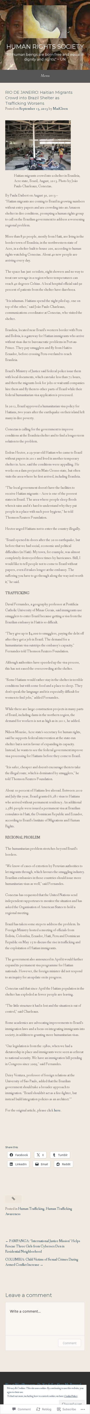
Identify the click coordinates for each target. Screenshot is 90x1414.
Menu (45, 75)
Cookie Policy (71, 1396)
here (57, 1110)
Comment (69, 1343)
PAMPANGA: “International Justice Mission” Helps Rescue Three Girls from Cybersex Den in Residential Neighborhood (42, 1246)
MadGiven (60, 108)
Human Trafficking (31, 1209)
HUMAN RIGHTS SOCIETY (45, 46)
